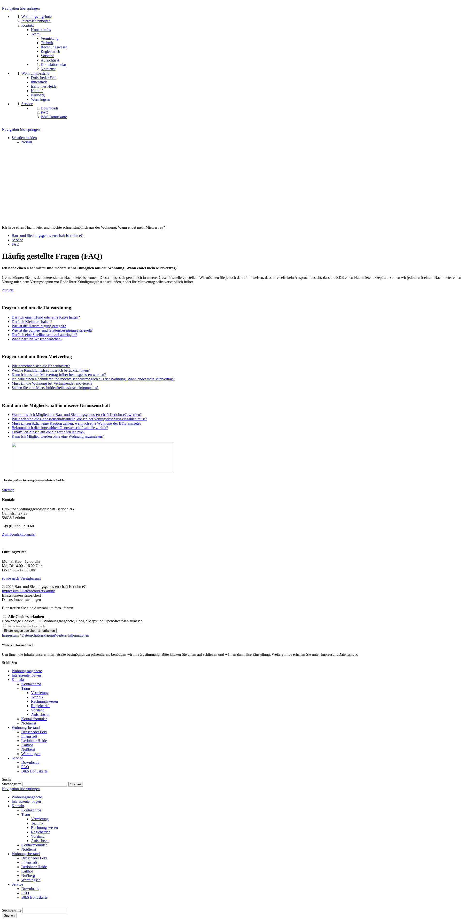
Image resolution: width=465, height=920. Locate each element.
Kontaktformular (34, 719)
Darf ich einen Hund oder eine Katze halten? (46, 317)
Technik (37, 697)
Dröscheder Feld (34, 732)
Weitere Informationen (72, 635)
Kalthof (27, 745)
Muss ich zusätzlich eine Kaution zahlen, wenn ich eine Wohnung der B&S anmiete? (76, 423)
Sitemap (8, 490)
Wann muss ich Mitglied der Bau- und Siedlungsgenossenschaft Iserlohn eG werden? (77, 415)
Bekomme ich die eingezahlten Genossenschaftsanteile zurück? (60, 428)
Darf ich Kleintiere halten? (32, 322)
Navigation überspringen (21, 8)
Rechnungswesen (44, 701)
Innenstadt (29, 736)
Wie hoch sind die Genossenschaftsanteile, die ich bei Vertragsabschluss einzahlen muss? (79, 419)
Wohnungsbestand (26, 727)
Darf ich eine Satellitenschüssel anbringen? (44, 335)
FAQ (25, 767)
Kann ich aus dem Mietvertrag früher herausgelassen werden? (59, 375)
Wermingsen (30, 754)
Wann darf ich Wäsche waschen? (37, 339)
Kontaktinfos (31, 684)
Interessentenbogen (26, 675)
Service (17, 758)
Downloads (30, 762)
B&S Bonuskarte (34, 771)
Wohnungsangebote (27, 671)
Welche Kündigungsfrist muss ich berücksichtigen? (51, 370)
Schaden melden (24, 138)
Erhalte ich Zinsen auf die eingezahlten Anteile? (48, 432)
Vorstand (38, 710)
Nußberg (28, 749)
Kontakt (18, 680)
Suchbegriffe (12, 784)
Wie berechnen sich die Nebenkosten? (41, 366)
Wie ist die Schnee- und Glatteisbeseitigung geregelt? (52, 330)
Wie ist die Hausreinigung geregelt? (39, 326)
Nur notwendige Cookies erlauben (27, 626)
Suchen (9, 915)
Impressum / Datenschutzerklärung (28, 591)
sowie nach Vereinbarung (21, 578)
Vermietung (40, 693)
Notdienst (28, 723)
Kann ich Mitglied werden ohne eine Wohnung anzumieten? (58, 436)
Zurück (7, 290)
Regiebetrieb (40, 706)
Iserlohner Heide (34, 741)
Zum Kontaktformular (19, 534)
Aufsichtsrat (40, 714)
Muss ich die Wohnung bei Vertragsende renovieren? (52, 383)
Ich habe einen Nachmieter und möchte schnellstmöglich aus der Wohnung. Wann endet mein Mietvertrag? (93, 379)
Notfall (26, 142)
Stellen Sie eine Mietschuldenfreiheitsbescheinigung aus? (55, 388)
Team (25, 688)
